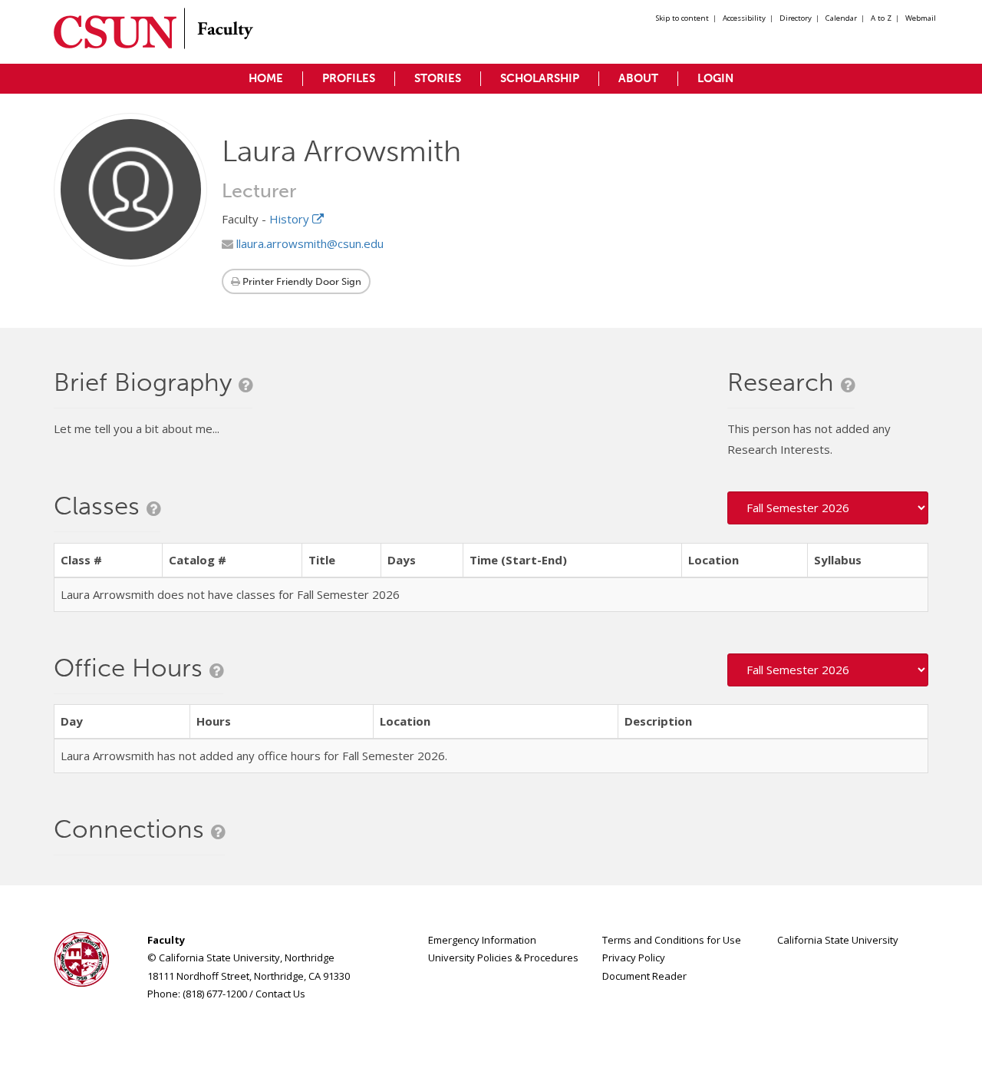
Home (266, 78)
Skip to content (682, 18)
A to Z (881, 18)
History (290, 219)
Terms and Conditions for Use (671, 940)
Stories (437, 78)
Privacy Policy (633, 957)
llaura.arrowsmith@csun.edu (308, 243)
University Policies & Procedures (503, 957)
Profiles (348, 78)
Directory (795, 18)
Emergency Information (482, 940)
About (638, 78)
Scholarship (539, 78)
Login (715, 78)
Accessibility (744, 18)
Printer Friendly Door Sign (300, 281)
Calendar (841, 18)
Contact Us (280, 994)
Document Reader (644, 976)
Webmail (920, 18)
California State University (837, 940)
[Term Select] (828, 507)
